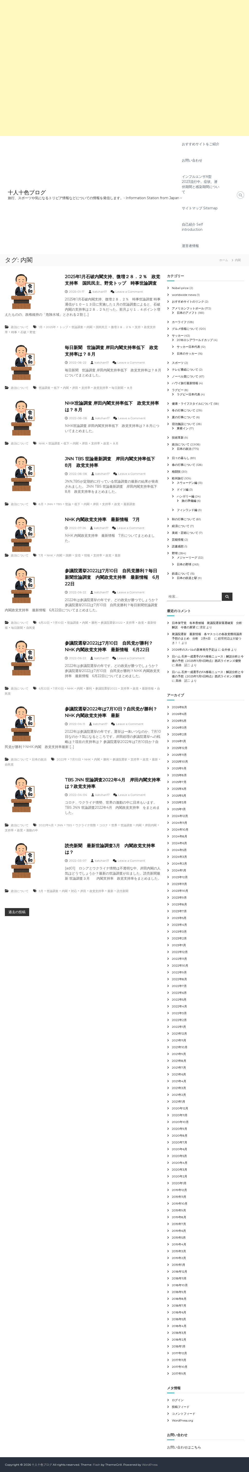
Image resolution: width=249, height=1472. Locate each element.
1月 (41, 327)
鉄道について (180, 573)
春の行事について (183, 465)
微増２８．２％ (121, 327)
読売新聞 (122, 891)
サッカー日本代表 (188, 347)
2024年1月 (179, 870)
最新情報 (148, 688)
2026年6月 (179, 714)
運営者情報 (190, 246)
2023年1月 (179, 945)
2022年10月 (180, 965)
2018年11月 (179, 1278)
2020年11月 (179, 1115)
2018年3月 (179, 1333)
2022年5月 (179, 999)
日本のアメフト (187, 313)
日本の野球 (184, 564)
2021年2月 (179, 1095)
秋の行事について (183, 519)
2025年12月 (179, 748)
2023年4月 (179, 925)
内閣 (89, 327)
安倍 (78, 555)
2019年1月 (178, 1265)
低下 (57, 388)
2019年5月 (179, 1237)
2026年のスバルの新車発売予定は (194, 649)
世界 (114, 825)
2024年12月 (180, 816)
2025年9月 (179, 768)
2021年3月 (179, 1088)
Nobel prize (180, 288)
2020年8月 (179, 1135)
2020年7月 (179, 1142)
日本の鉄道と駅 (187, 578)
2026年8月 (179, 707)
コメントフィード (183, 1413)
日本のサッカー (187, 353)
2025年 (51, 327)
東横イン (182, 428)
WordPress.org (182, 1420)
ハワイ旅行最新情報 (185, 383)
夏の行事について (183, 417)
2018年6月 (179, 1312)
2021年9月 (179, 1054)
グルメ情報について (185, 329)
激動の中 (32, 830)
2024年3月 (179, 857)
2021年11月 (179, 1040)
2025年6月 (179, 789)
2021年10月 (179, 1047)
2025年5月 (179, 795)
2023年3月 (179, 931)
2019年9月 (179, 1210)
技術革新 (178, 437)
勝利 (94, 622)
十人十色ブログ (27, 192)
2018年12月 (179, 1271)
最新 (118, 555)
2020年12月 (180, 1108)
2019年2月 (179, 1258)
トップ (63, 327)
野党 (33, 332)
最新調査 (129, 504)
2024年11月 (179, 823)
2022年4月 (46, 825)
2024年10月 (180, 829)
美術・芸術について (185, 533)
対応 (74, 891)
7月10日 (58, 622)
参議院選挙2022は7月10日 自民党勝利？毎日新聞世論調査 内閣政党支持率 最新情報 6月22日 (112, 577)
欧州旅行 (178, 478)
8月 (41, 504)
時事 (14, 332)
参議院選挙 (120, 759)
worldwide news (184, 295)
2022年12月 (180, 952)
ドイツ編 (182, 489)
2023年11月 (179, 884)
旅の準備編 (189, 500)
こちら (196, 1447)
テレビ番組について (185, 369)
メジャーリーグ (187, 557)
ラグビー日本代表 (188, 394)
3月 (41, 891)
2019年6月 (179, 1231)
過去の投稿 (17, 912)
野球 (175, 553)
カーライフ (179, 322)
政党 (106, 443)
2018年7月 (179, 1305)
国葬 (68, 555)
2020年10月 (180, 1122)
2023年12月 (180, 877)
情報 (87, 555)
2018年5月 (179, 1319)
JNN (50, 504)
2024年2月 (179, 863)
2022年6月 (179, 993)
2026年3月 (179, 727)
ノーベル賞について (185, 376)
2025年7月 (179, 782)
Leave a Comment (129, 291)
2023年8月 (179, 904)
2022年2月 (179, 1020)
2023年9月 (179, 897)
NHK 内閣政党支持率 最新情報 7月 (102, 519)
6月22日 (44, 622)
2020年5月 (179, 1156)
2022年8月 (179, 979)
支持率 (85, 388)
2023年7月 (179, 911)
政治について (19, 327)
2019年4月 (179, 1244)
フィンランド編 (187, 510)
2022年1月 (179, 1027)
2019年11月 (179, 1197)
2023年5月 (179, 918)
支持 (138, 327)
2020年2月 (179, 1176)
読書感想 (178, 546)
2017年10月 (179, 1367)
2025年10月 (180, 761)
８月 (130, 388)
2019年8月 (179, 1217)
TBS (59, 504)
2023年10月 (180, 891)
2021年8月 (179, 1061)
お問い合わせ (192, 160)
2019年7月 (179, 1224)
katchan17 (100, 291)
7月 (41, 555)
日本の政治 (39, 759)
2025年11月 (179, 755)
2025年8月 (179, 775)
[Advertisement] (124, 34)
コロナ (103, 825)
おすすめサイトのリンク (188, 301)
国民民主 (101, 327)
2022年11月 (179, 959)
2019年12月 (179, 1190)
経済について (180, 526)
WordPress (150, 1464)
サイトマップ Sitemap (200, 208)
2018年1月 (179, 1346)
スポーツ (178, 363)
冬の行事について (183, 410)
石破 (23, 332)
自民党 (30, 628)
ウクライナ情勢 (85, 825)
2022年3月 (179, 1013)
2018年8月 (179, 1299)
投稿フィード (180, 1407)
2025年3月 (179, 802)
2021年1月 (178, 1101)
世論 (68, 504)
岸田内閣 (151, 825)
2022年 (62, 759)
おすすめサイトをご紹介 (200, 144)
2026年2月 (179, 734)
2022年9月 (179, 972)
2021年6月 (179, 1074)
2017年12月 (179, 1353)
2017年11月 (179, 1360)
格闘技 (176, 471)
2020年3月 (179, 1169)
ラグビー (178, 390)
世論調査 (77, 327)
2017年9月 (179, 1373)
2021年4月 (179, 1081)
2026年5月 (179, 721)
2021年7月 (179, 1067)
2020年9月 (179, 1129)
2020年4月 (179, 1163)
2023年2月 (179, 938)
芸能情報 (178, 539)
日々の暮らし (180, 458)
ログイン (178, 1400)
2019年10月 (179, 1203)
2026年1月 (179, 741)
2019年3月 (179, 1251)
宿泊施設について (183, 424)
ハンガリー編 (185, 496)
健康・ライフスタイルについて (192, 403)
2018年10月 (180, 1285)
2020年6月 (179, 1149)
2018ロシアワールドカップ (195, 340)
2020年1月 (179, 1183)
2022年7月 (179, 986)
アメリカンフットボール (188, 308)
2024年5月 (179, 850)
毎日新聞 (117, 388)
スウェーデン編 (187, 483)
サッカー (178, 335)
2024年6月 (179, 843)
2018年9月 (179, 1292)
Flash (96, 1464)
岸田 (75, 388)
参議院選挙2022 (112, 622)
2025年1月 (179, 809)
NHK (42, 443)
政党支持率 (101, 388)
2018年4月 (179, 1326)
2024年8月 (179, 836)
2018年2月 (179, 1339)
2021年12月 (179, 1033)
